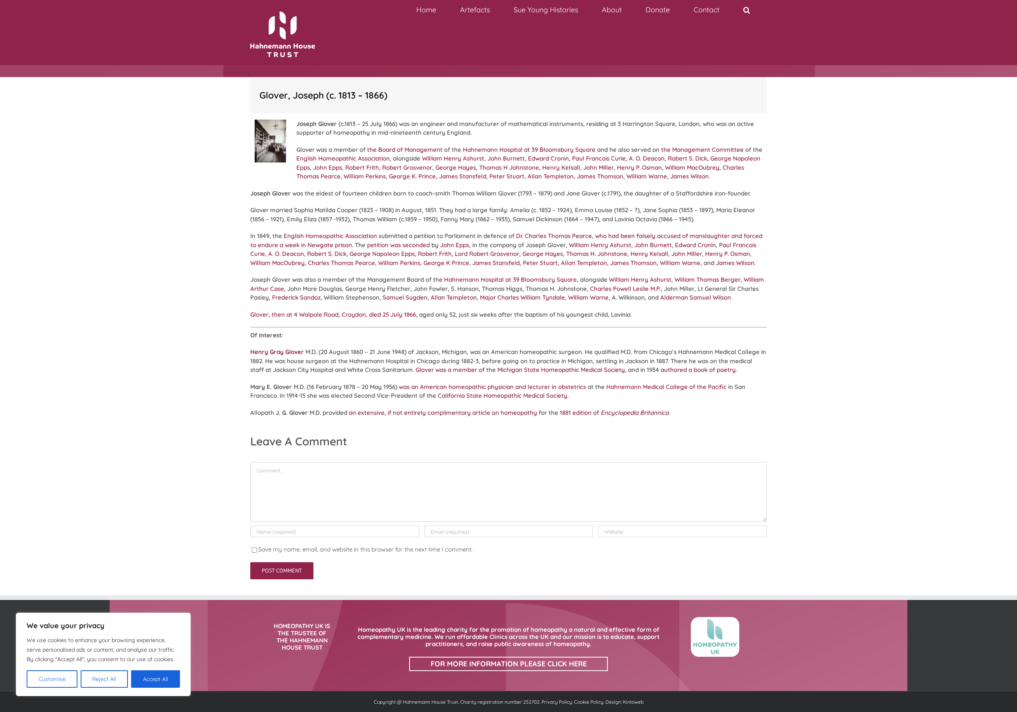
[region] (103, 654)
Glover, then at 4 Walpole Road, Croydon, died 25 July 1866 (333, 314)
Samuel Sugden (405, 297)
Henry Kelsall (561, 167)
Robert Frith (362, 167)
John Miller (598, 167)
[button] (746, 10)
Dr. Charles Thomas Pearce (554, 236)
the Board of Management (405, 149)
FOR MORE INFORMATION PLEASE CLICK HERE (509, 663)
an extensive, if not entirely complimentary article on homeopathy (443, 412)
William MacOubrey (692, 167)
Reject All (104, 679)
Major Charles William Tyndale (522, 297)
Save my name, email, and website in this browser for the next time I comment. (365, 549)
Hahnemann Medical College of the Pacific (666, 387)
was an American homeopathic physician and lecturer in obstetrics (492, 387)
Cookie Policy (588, 702)
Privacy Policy (556, 702)
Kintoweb (633, 702)
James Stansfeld (462, 176)
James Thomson (600, 176)
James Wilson (689, 176)
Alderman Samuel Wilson (695, 297)
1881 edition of (614, 412)
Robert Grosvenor (407, 167)
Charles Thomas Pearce (341, 263)
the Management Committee (702, 149)
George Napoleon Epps (382, 253)
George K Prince (446, 263)
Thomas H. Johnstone (596, 253)
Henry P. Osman (639, 167)
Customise (52, 679)
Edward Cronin (548, 158)
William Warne (646, 176)
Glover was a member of (450, 369)
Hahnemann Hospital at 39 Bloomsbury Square (529, 149)
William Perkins (365, 176)
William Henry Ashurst (453, 158)
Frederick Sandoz (296, 297)
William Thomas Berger (708, 279)
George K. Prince (412, 176)
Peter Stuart (506, 176)
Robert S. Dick (687, 158)
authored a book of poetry (698, 369)
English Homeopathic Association (343, 158)
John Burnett (506, 158)
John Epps (327, 167)
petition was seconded (398, 245)
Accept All (155, 679)
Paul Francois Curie (599, 158)
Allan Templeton (551, 176)
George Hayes (455, 167)
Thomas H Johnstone (509, 167)
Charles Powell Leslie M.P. (625, 288)
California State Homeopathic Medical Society (502, 395)
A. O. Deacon (647, 158)
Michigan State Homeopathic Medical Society (561, 369)
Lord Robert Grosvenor (487, 253)
